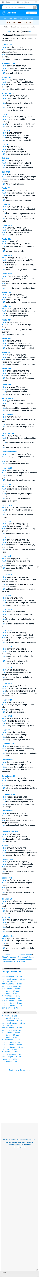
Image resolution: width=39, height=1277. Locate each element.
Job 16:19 (6, 131)
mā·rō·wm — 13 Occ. (10, 991)
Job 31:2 (5, 158)
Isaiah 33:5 (6, 596)
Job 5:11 (5, 114)
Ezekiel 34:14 (7, 878)
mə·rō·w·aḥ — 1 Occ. (10, 1018)
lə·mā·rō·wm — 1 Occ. (11, 989)
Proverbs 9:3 (7, 415)
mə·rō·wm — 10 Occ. (10, 993)
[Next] (36, 571)
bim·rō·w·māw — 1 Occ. (11, 981)
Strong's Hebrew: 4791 (11, 972)
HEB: (4, 47)
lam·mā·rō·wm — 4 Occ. (12, 986)
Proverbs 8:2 (7, 398)
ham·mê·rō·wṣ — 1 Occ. (12, 1054)
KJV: (4, 54)
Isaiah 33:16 (7, 609)
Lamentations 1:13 (10, 832)
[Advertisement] (20, 1110)
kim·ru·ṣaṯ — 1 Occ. (10, 1059)
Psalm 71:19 (7, 274)
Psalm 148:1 (7, 385)
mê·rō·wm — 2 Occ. (10, 1052)
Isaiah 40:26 (7, 700)
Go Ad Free (3, 1272)
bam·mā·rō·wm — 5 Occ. (12, 977)
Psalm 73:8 (6, 292)
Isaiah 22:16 (7, 468)
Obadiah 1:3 (7, 899)
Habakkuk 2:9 (8, 936)
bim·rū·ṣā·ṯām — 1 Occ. (11, 1057)
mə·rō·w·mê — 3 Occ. (11, 996)
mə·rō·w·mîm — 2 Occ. (11, 998)
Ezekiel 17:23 (7, 846)
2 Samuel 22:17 (8, 63)
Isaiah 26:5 (6, 556)
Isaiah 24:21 (7, 521)
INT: (3, 59)
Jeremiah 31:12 (8, 776)
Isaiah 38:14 (7, 684)
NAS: (4, 50)
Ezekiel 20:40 (7, 859)
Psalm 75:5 (6, 306)
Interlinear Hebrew (24, 955)
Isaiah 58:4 (6, 730)
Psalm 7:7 (6, 188)
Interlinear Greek (8, 955)
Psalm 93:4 (6, 338)
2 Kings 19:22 (8, 77)
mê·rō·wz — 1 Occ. (10, 1016)
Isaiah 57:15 (7, 716)
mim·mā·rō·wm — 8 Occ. (12, 1001)
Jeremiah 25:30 (8, 760)
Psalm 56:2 (6, 239)
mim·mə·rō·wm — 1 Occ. (12, 1003)
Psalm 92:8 (6, 320)
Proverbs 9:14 (8, 433)
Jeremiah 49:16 (8, 795)
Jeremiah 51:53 (8, 811)
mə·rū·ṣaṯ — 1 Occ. (10, 1061)
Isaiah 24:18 (7, 505)
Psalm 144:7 (7, 368)
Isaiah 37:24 (7, 647)
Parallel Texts (19, 962)
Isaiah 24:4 (6, 484)
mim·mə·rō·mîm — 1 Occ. (12, 1005)
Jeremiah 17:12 (8, 744)
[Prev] (2, 571)
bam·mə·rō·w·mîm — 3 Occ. (13, 979)
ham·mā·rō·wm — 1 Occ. (12, 984)
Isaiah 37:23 (7, 630)
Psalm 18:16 (7, 225)
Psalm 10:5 (6, 204)
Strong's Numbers (9, 957)
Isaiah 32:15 (7, 575)
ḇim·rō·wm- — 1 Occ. (10, 1008)
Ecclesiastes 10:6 (9, 452)
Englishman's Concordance (19, 1070)
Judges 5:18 (7, 45)
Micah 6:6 (6, 917)
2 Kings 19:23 (8, 93)
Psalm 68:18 (7, 255)
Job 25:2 (5, 144)
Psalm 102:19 (7, 352)
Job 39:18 (6, 172)
